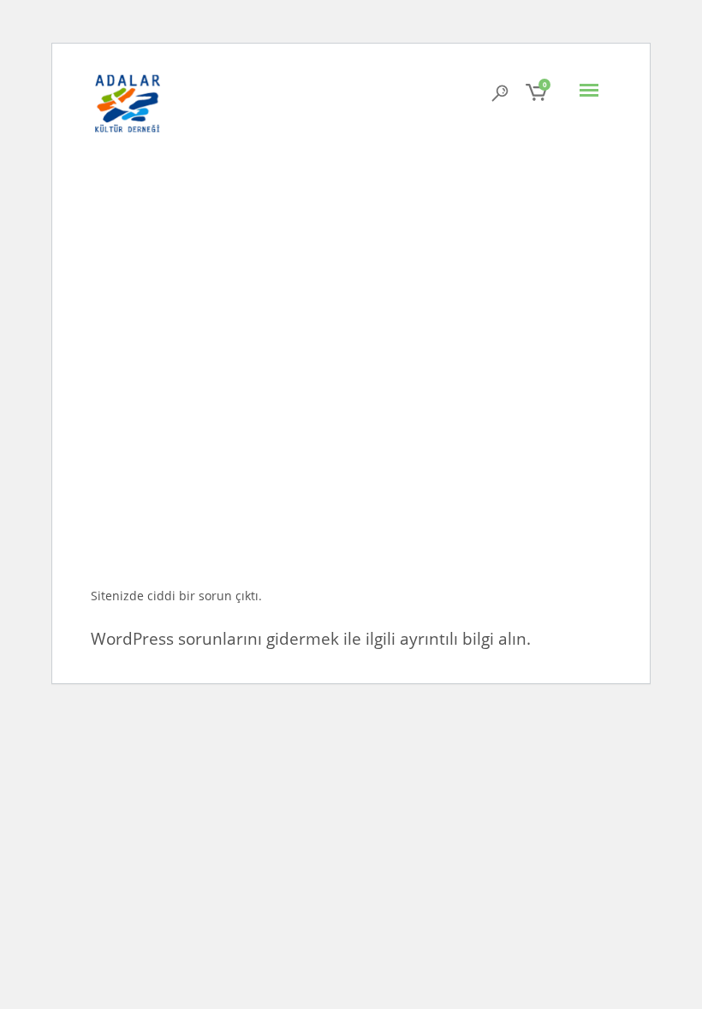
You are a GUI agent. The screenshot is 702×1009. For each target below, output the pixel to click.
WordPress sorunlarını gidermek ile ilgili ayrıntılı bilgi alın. (311, 639)
